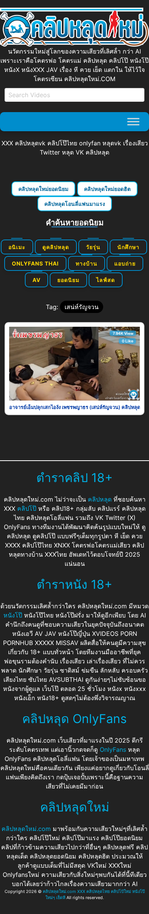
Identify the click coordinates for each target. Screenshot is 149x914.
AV (36, 280)
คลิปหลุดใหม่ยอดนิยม (43, 189)
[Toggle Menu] (133, 121)
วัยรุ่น (93, 247)
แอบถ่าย (125, 263)
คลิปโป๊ (26, 508)
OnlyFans (113, 749)
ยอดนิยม (68, 280)
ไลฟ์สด (105, 280)
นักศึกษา (128, 247)
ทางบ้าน (86, 263)
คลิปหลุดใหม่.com (26, 829)
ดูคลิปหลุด (55, 247)
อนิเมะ (17, 247)
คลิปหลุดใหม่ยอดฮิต (107, 189)
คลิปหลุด (100, 499)
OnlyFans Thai (35, 263)
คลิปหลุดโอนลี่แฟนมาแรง (74, 203)
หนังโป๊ (12, 615)
